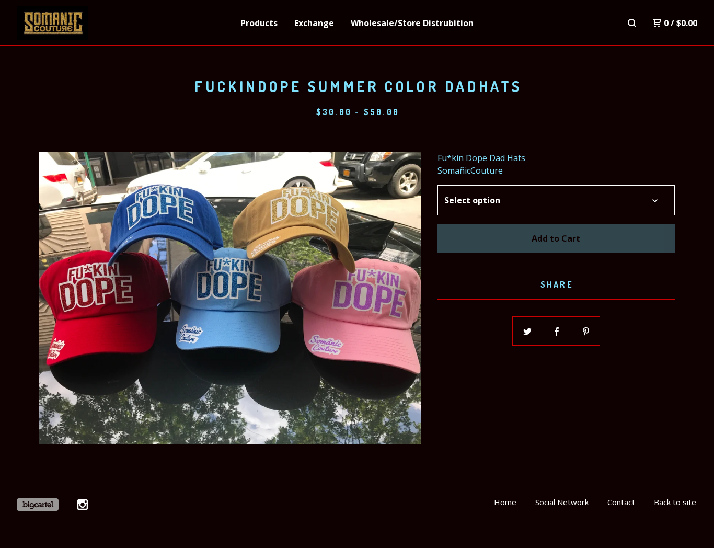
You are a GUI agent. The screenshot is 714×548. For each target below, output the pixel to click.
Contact (621, 502)
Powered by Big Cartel (38, 504)
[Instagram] (82, 504)
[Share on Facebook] (556, 331)
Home (505, 502)
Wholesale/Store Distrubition (412, 23)
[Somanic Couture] (71, 23)
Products (259, 23)
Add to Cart (556, 238)
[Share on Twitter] (527, 331)
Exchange (314, 23)
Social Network (562, 502)
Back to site (675, 502)
